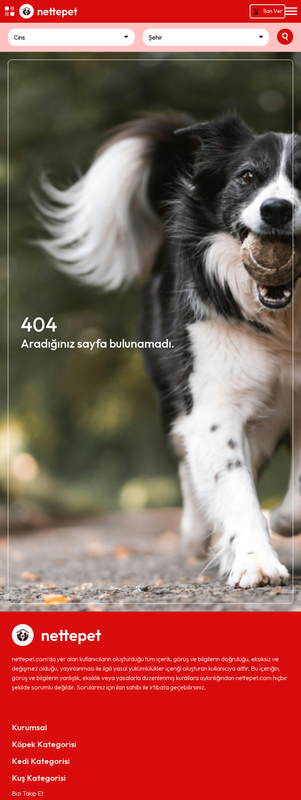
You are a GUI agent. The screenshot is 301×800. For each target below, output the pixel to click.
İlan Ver (273, 11)
